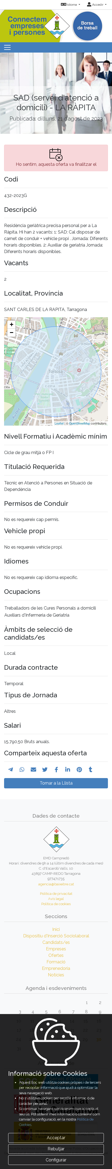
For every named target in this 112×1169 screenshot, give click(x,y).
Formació (56, 961)
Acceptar (56, 1137)
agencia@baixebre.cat (56, 884)
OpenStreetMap (79, 423)
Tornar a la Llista (56, 783)
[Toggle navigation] (7, 47)
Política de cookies (56, 904)
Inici (56, 929)
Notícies (56, 974)
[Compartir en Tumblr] (90, 769)
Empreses (56, 948)
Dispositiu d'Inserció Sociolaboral (56, 935)
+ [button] (11, 324)
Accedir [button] (97, 5)
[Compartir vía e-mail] (33, 769)
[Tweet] (45, 769)
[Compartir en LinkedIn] (67, 769)
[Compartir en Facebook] (56, 769)
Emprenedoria (56, 968)
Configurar (56, 1159)
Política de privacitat (56, 894)
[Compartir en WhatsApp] (22, 769)
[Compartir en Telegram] (10, 769)
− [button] (11, 332)
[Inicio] (56, 24)
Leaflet (59, 423)
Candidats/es (56, 942)
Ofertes (56, 955)
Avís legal (56, 899)
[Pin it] (79, 769)
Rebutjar (56, 1148)
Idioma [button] (72, 5)
